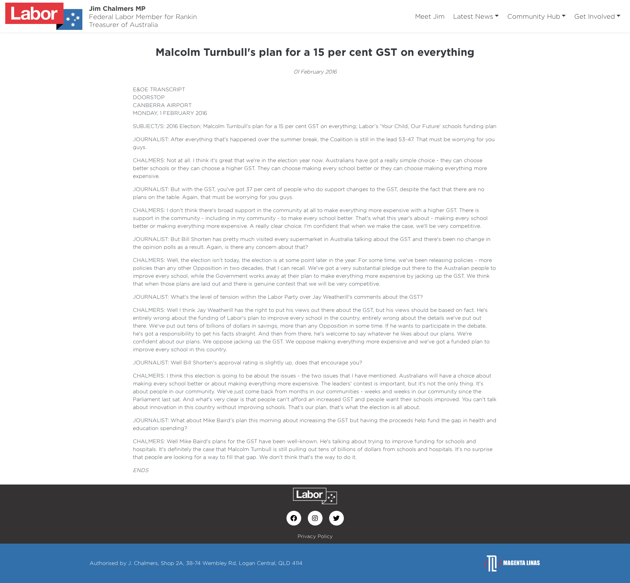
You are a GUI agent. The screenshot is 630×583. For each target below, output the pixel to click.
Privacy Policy (315, 536)
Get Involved (594, 16)
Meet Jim (430, 16)
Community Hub (533, 16)
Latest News (473, 16)
